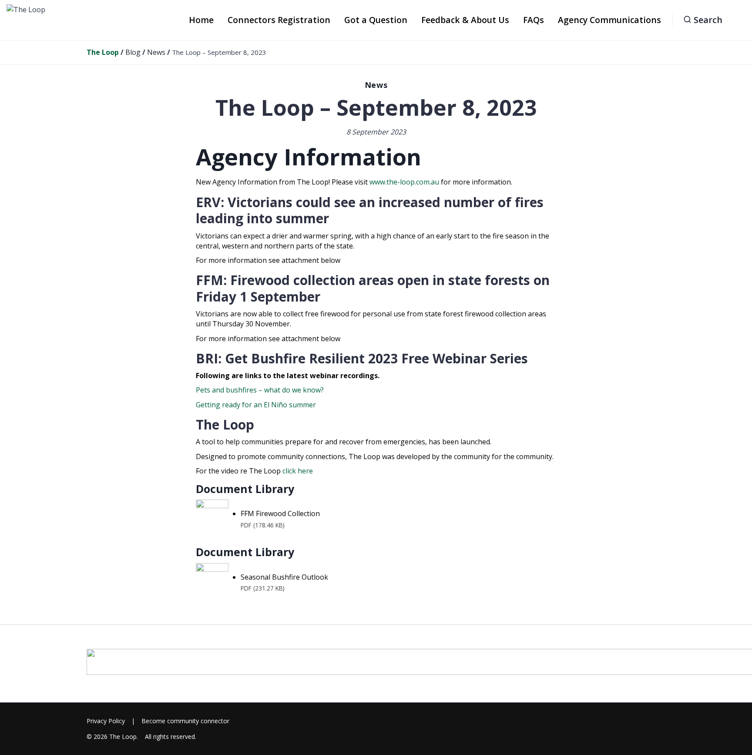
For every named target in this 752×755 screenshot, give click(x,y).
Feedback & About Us (465, 20)
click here (297, 471)
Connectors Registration (279, 20)
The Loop (123, 736)
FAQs (533, 20)
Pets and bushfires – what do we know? (260, 390)
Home (201, 20)
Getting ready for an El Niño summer (256, 404)
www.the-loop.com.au (404, 182)
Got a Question (375, 20)
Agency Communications (609, 20)
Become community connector (185, 721)
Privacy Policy (106, 721)
